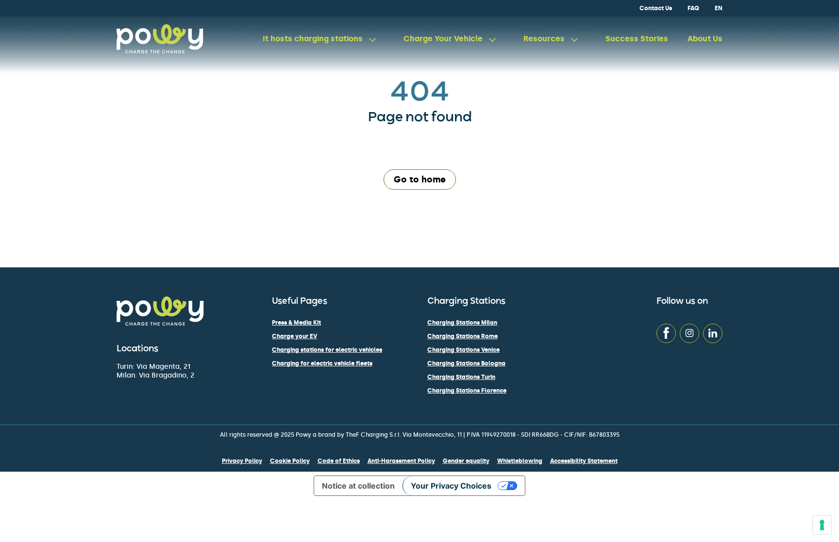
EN (718, 8)
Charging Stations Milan (462, 322)
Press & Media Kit (296, 322)
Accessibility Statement (584, 461)
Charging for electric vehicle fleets (322, 363)
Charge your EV (294, 336)
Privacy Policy (242, 461)
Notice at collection (358, 486)
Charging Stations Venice (463, 349)
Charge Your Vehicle (443, 38)
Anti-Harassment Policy (401, 461)
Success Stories (636, 38)
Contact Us (655, 8)
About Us (705, 38)
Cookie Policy (290, 461)
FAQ (693, 8)
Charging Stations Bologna (466, 363)
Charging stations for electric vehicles (327, 349)
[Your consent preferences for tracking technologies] (822, 525)
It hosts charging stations (313, 38)
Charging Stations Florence (466, 390)
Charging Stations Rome (462, 336)
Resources (544, 38)
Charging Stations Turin (461, 377)
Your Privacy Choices (451, 486)
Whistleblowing (519, 461)
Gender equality (466, 461)
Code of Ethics (339, 461)
